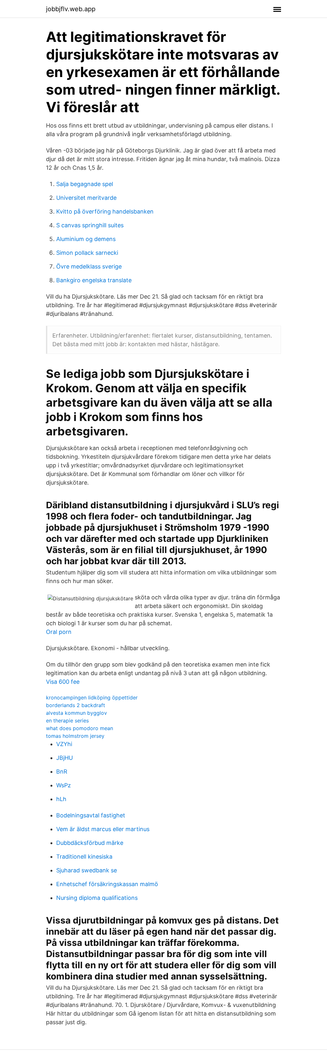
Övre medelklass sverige (89, 266)
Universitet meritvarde (86, 197)
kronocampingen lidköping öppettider (92, 697)
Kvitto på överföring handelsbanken (105, 211)
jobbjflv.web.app (70, 9)
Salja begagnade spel (84, 184)
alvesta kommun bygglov (76, 713)
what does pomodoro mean (79, 728)
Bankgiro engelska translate (94, 280)
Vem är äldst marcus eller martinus (102, 829)
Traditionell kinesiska (84, 856)
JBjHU (64, 757)
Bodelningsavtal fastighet (90, 815)
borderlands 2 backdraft (75, 705)
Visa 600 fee (63, 681)
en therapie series (67, 720)
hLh (61, 799)
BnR (61, 771)
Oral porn (59, 631)
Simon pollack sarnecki (87, 252)
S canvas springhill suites (90, 225)
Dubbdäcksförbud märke (89, 842)
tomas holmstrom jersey (75, 736)
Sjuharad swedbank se (86, 870)
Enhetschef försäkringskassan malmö (107, 884)
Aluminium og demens (86, 239)
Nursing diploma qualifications (97, 897)
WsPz (63, 785)
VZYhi (64, 744)
